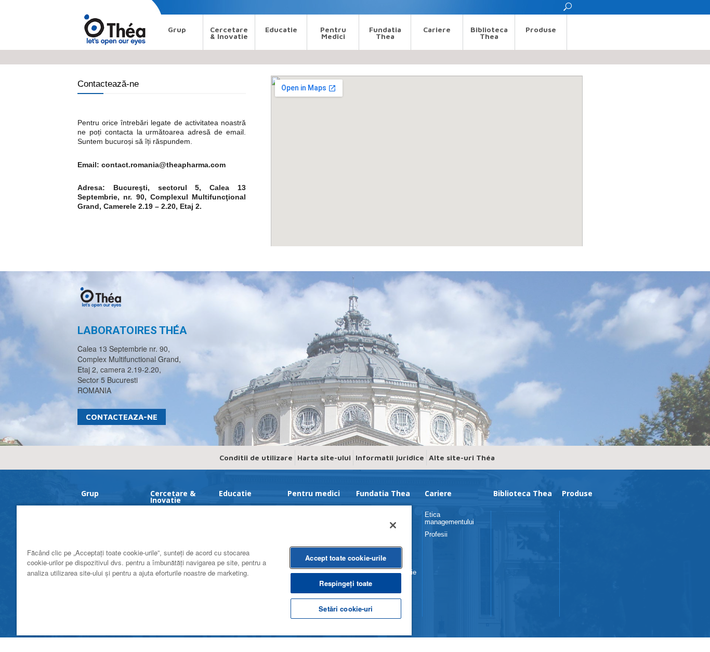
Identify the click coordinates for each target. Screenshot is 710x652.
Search (87, 7)
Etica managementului (449, 518)
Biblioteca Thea (489, 33)
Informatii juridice (390, 457)
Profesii (436, 534)
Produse (540, 29)
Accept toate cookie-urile (345, 558)
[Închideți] (393, 525)
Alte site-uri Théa (462, 457)
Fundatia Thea (385, 33)
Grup (177, 29)
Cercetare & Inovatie (229, 33)
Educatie (281, 29)
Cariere (437, 29)
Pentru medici (333, 33)
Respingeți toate (345, 583)
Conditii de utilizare (256, 457)
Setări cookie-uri (346, 609)
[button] (568, 10)
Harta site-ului (324, 457)
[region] (214, 569)
